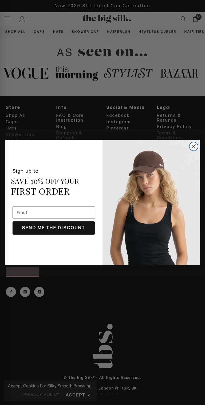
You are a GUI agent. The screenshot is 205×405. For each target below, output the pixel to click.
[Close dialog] (193, 146)
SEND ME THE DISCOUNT (53, 228)
